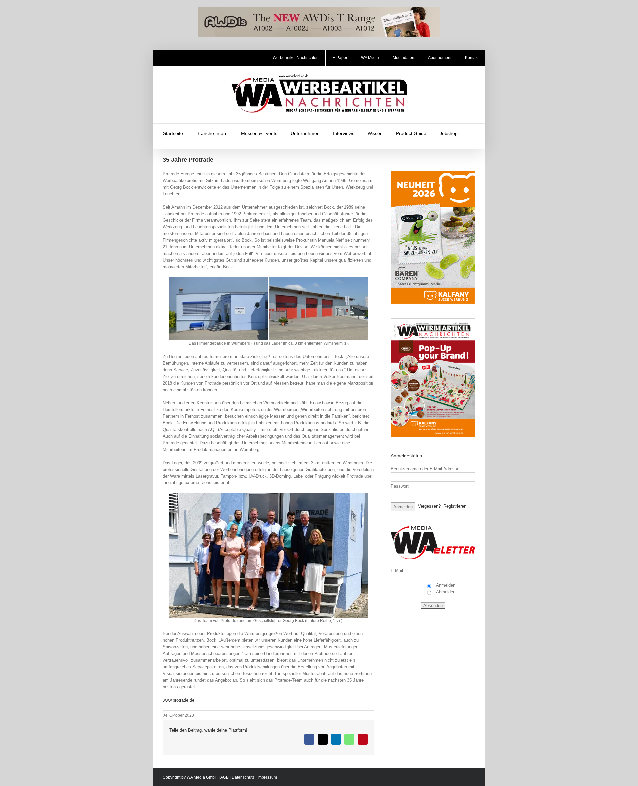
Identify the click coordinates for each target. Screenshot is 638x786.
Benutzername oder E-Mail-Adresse (425, 468)
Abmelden (445, 591)
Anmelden (445, 585)
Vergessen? (429, 506)
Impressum (267, 777)
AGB (224, 777)
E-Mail (397, 570)
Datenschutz (243, 777)
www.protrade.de (178, 700)
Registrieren (454, 506)
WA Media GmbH (202, 777)
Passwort (400, 486)
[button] (472, 133)
